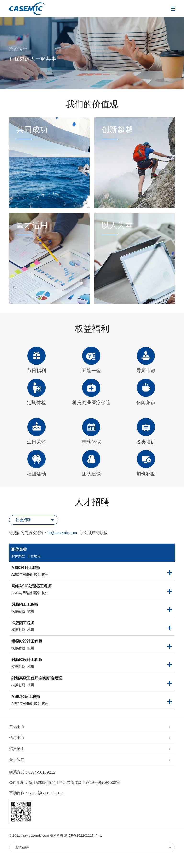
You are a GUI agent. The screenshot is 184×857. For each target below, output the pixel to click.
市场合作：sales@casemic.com (36, 793)
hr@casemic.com (62, 533)
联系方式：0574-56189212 (32, 772)
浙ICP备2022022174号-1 (83, 835)
